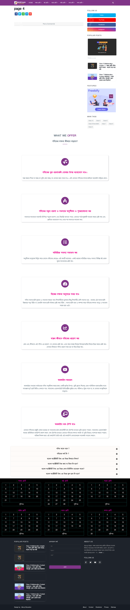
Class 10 (91, 121)
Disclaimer (99, 607)
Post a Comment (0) (49, 24)
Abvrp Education (26, 607)
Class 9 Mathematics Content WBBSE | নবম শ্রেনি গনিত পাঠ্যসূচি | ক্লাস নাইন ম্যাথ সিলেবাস (35, 567)
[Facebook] (16, 13)
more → (101, 552)
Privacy (106, 607)
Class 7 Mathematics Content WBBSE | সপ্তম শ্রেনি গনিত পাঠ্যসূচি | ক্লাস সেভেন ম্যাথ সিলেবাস (106, 77)
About (84, 607)
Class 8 (111, 124)
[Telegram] (26, 13)
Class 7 (104, 124)
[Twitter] (19, 13)
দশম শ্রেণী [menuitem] (79, 3)
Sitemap (113, 607)
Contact (91, 607)
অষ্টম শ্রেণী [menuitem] (62, 3)
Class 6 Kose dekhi (94, 124)
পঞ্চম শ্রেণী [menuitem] (37, 3)
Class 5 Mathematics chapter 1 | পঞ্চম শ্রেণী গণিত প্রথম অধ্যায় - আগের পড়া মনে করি (107, 66)
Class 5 (98, 121)
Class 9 (91, 127)
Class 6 (105, 121)
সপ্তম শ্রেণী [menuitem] (54, 3)
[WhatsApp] (23, 13)
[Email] (30, 13)
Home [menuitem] (31, 3)
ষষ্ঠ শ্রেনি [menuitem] (46, 3)
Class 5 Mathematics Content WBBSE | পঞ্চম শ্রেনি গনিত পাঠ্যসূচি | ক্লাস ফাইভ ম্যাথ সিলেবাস (35, 586)
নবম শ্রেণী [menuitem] (71, 3)
